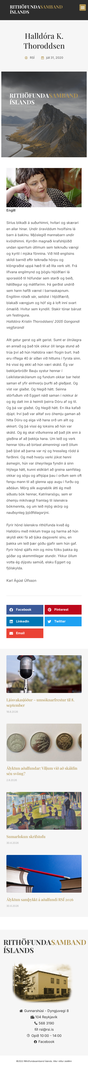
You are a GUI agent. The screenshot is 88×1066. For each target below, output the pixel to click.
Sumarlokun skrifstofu (25, 836)
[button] (82, 7)
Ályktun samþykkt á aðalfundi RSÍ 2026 (39, 899)
